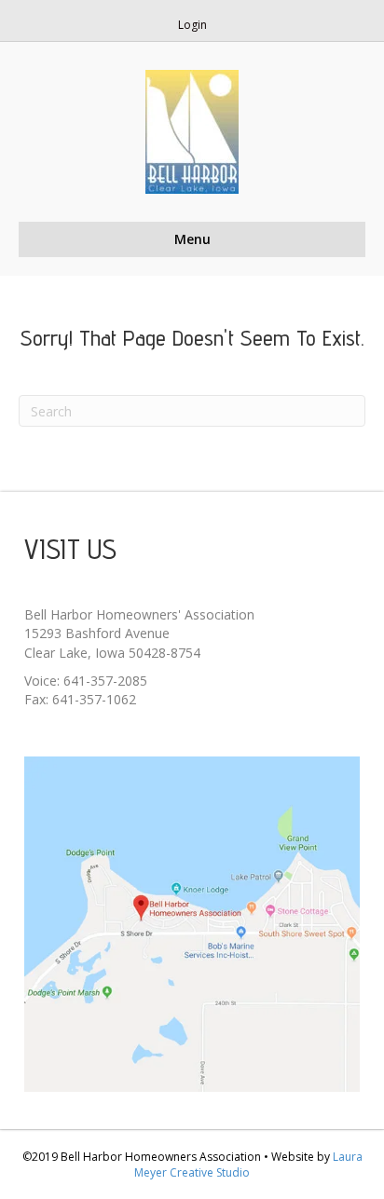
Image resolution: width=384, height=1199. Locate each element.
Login (192, 25)
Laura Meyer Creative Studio (248, 1164)
